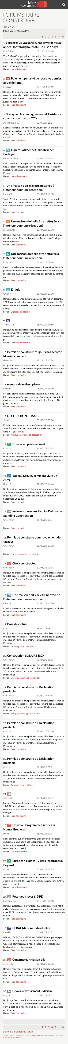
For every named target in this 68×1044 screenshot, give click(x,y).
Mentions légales (37, 1035)
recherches (6, 1037)
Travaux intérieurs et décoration (26, 435)
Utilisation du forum (20, 312)
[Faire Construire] (34, 4)
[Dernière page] (63, 37)
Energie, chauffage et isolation (25, 554)
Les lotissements (19, 69)
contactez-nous (16, 1037)
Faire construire (18, 105)
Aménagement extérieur (23, 647)
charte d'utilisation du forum (18, 1032)
